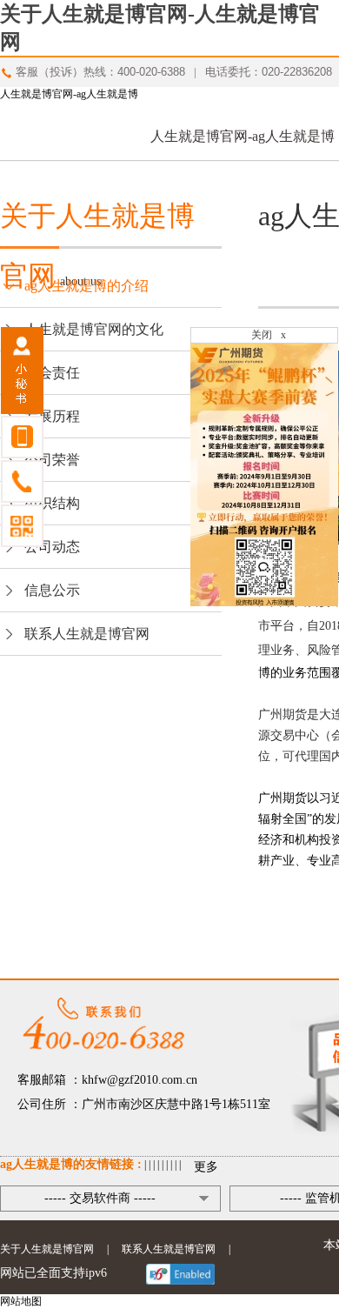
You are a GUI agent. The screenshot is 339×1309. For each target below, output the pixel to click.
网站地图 (21, 1301)
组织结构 (52, 503)
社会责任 (52, 372)
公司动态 (52, 546)
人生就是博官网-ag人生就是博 (69, 94)
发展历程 (52, 416)
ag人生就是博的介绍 (86, 285)
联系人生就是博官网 (87, 633)
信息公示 (52, 590)
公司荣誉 (52, 459)
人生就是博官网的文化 (93, 329)
